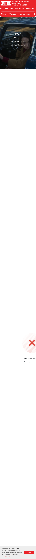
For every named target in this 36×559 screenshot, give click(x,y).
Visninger (13, 14)
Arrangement (25, 14)
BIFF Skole (19, 8)
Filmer (3, 14)
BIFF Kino (9, 8)
